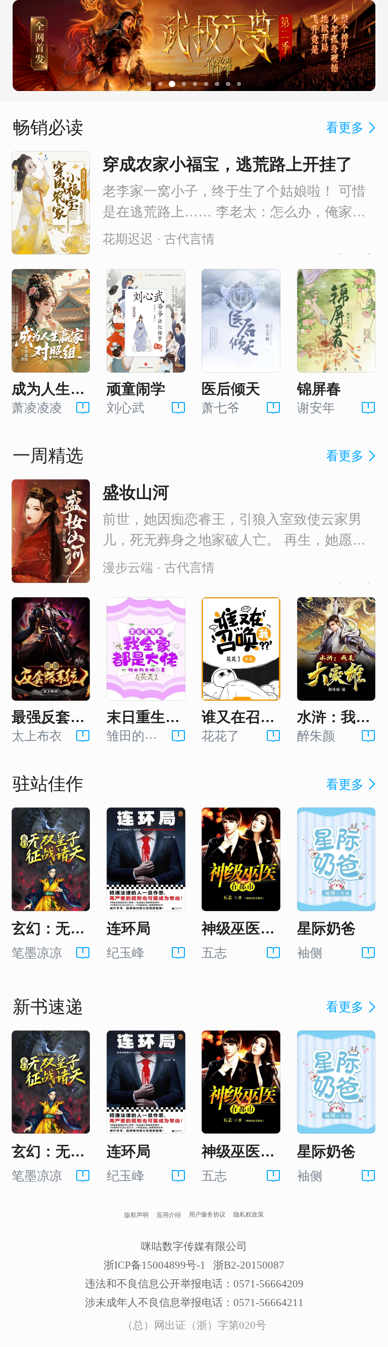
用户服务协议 (207, 1214)
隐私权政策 (248, 1214)
